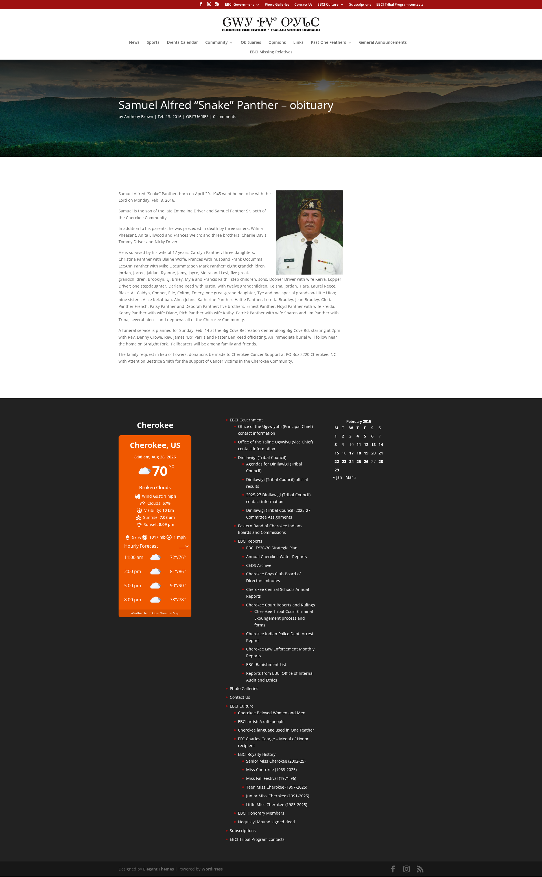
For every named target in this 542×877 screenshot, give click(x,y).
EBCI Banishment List (266, 664)
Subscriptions (360, 5)
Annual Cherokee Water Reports (276, 556)
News (134, 42)
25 (359, 461)
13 (373, 444)
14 (381, 444)
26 (366, 461)
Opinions (277, 42)
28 (381, 461)
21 (381, 453)
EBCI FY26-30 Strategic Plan (272, 547)
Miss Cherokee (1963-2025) (271, 769)
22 (337, 461)
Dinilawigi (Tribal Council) (262, 457)
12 (366, 444)
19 (366, 453)
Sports (153, 42)
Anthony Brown (138, 116)
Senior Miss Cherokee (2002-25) (275, 761)
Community (216, 42)
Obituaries (251, 42)
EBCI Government (239, 5)
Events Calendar (182, 42)
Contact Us (303, 5)
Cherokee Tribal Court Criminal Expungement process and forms (283, 618)
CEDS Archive (258, 565)
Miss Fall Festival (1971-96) (271, 778)
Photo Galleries (277, 5)
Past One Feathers (328, 42)
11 (359, 444)
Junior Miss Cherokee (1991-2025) (277, 795)
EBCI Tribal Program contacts (399, 5)
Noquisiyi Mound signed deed (266, 821)
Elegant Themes (158, 869)
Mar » (351, 477)
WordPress (212, 869)
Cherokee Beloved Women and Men (271, 712)
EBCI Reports (250, 541)
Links (298, 42)
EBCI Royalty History (257, 754)
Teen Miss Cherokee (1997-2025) (276, 787)
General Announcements (383, 42)
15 (337, 453)
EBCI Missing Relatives (271, 52)
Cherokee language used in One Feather (276, 730)
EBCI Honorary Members (261, 813)
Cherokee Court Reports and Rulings (280, 605)
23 (344, 461)
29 (337, 470)
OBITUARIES (197, 116)
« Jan (337, 477)
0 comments (224, 116)
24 (351, 461)
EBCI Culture (328, 5)
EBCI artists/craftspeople (261, 721)
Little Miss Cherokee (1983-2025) (276, 804)
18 (359, 453)
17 (351, 453)
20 (373, 453)
